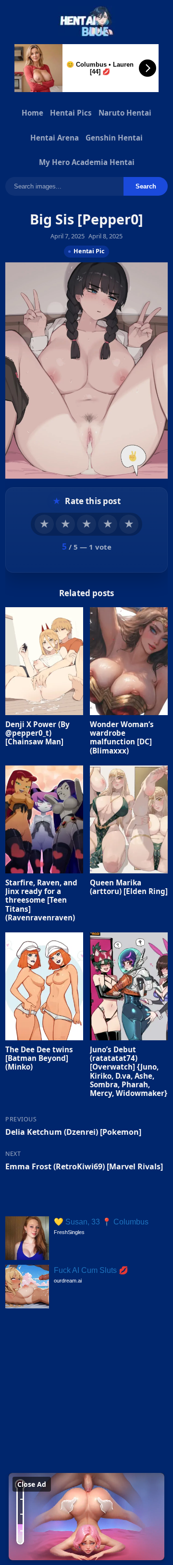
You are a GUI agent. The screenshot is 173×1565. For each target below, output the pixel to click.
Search (146, 186)
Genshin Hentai (114, 137)
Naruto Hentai (125, 113)
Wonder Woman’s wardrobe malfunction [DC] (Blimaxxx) (122, 737)
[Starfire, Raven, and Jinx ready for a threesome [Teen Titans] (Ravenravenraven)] (44, 819)
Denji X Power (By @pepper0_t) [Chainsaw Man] (37, 732)
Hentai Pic (89, 251)
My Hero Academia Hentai (87, 162)
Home (32, 113)
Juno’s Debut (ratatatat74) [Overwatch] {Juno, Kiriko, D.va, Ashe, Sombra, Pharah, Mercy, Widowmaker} (128, 1070)
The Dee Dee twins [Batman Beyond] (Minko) (39, 1057)
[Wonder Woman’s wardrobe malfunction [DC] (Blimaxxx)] (129, 661)
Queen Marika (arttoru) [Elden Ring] (129, 886)
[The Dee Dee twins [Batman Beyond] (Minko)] (44, 986)
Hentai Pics (71, 113)
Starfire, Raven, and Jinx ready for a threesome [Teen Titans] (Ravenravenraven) (41, 899)
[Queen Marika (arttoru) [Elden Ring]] (129, 819)
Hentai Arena (54, 137)
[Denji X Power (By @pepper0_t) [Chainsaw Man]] (44, 661)
